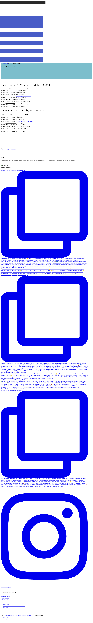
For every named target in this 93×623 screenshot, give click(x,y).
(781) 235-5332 (5, 598)
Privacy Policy (6, 607)
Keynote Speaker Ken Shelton (23, 96)
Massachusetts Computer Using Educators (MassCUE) (18, 615)
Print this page (13, 149)
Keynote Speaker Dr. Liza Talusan (24, 121)
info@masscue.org (5, 596)
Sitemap (5, 619)
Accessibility (6, 604)
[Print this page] (5, 149)
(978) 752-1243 (4, 599)
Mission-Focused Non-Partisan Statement (14, 606)
